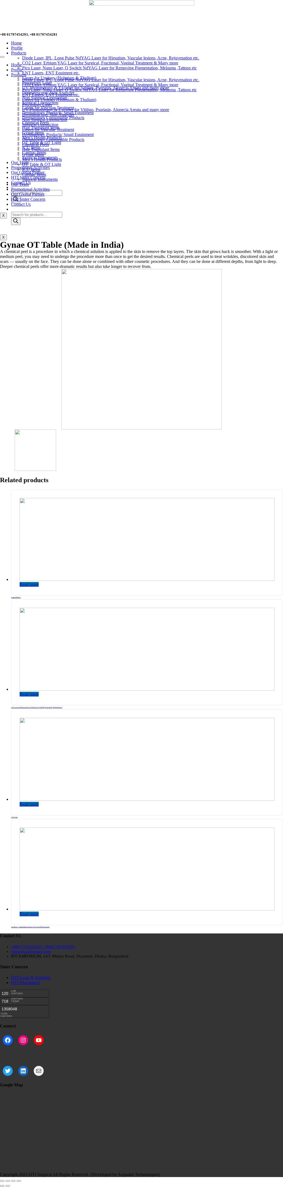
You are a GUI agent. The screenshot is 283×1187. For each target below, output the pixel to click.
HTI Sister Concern (28, 199)
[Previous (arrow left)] (2, 1186)
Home (16, 43)
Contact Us (21, 204)
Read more (29, 584)
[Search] (15, 221)
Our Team (20, 162)
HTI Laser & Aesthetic (31, 977)
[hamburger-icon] (2, 57)
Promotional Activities (30, 189)
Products (18, 53)
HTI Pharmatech (25, 982)
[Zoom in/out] (19, 1181)
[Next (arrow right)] (8, 1186)
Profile (17, 48)
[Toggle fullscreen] (13, 1181)
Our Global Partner (27, 194)
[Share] (8, 1181)
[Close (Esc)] (2, 1181)
